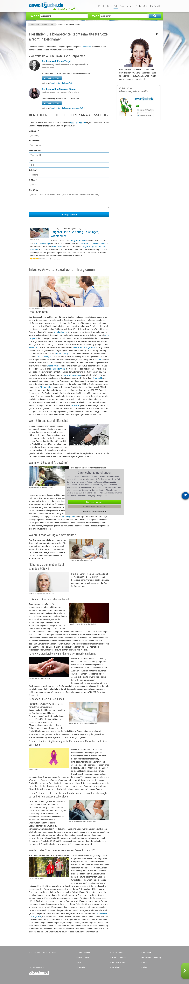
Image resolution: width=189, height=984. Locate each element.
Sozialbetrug (52, 366)
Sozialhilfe (74, 405)
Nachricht (33, 189)
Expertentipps (126, 6)
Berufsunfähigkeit (64, 353)
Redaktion (145, 967)
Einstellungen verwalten (94, 506)
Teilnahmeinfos (118, 962)
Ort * (31, 160)
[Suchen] (154, 16)
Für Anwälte (156, 6)
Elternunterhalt (46, 387)
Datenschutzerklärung (148, 957)
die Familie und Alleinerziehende (93, 243)
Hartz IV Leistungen (42, 243)
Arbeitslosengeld (44, 356)
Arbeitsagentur (68, 516)
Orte (116, 6)
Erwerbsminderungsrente (84, 347)
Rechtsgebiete (105, 6)
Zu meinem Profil (51, 78)
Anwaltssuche (34, 24)
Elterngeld (97, 378)
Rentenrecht (34, 347)
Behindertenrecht (57, 369)
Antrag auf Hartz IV (77, 240)
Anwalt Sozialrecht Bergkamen (69, 24)
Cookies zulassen (94, 502)
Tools (138, 6)
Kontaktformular (138, 76)
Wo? (95, 16)
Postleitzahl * (35, 150)
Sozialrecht (86, 47)
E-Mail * (33, 180)
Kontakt (144, 962)
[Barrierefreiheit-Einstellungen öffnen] (185, 495)
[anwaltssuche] (52, 10)
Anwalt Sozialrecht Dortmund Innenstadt (67, 108)
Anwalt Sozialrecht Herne (62, 83)
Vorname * (34, 131)
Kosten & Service (119, 957)
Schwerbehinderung (72, 375)
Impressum (146, 952)
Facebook (116, 967)
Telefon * (33, 170)
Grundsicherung (60, 332)
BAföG (99, 360)
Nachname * (34, 140)
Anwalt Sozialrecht (48, 24)
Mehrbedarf (56, 246)
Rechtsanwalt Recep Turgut (56, 61)
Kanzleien (81, 967)
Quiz (145, 6)
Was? (34, 16)
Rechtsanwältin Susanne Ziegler (59, 89)
